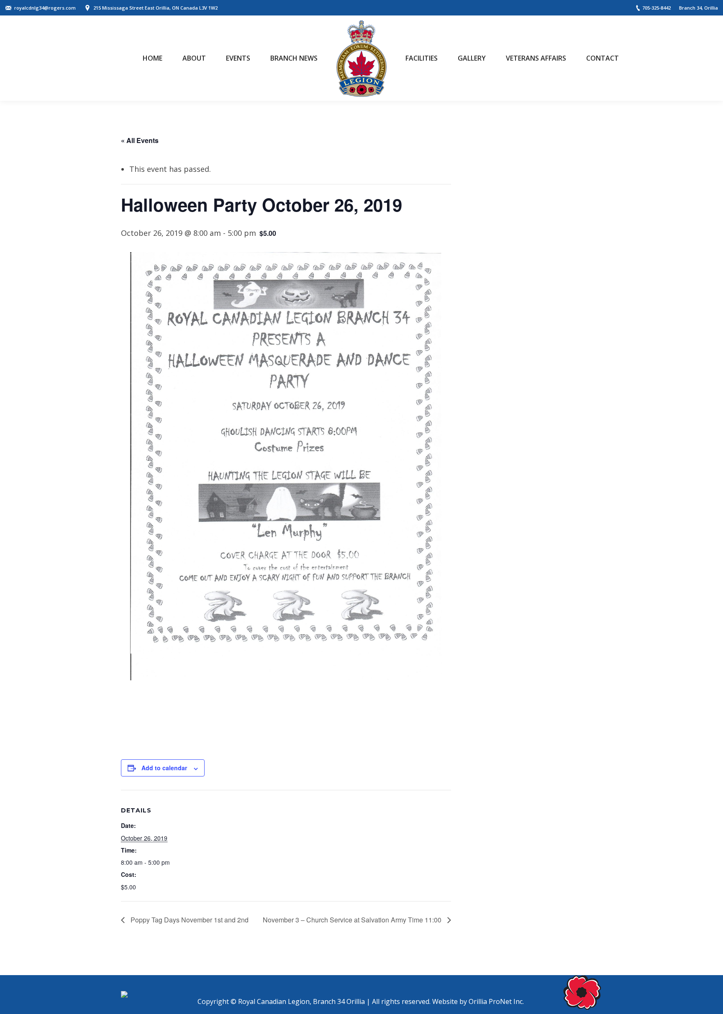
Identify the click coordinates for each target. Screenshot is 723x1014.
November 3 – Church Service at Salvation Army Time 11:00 (353, 920)
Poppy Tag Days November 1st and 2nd (189, 920)
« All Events (140, 140)
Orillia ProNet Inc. (496, 1001)
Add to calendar (164, 768)
